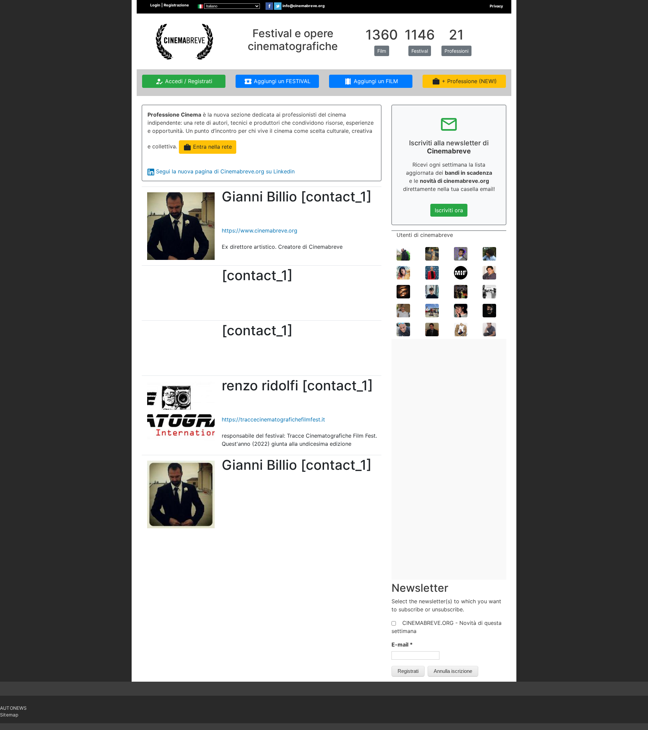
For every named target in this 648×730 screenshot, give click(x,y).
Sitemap (9, 714)
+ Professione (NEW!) (464, 81)
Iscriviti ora (449, 210)
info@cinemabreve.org (303, 5)
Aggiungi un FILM (371, 81)
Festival (419, 51)
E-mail (402, 644)
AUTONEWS (13, 708)
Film (381, 51)
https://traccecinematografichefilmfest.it (273, 419)
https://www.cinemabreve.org (259, 230)
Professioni (456, 51)
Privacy (496, 6)
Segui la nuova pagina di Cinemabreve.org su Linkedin (225, 171)
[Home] (183, 41)
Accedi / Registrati (183, 81)
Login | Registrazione (169, 5)
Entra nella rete (207, 147)
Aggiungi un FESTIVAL (277, 81)
